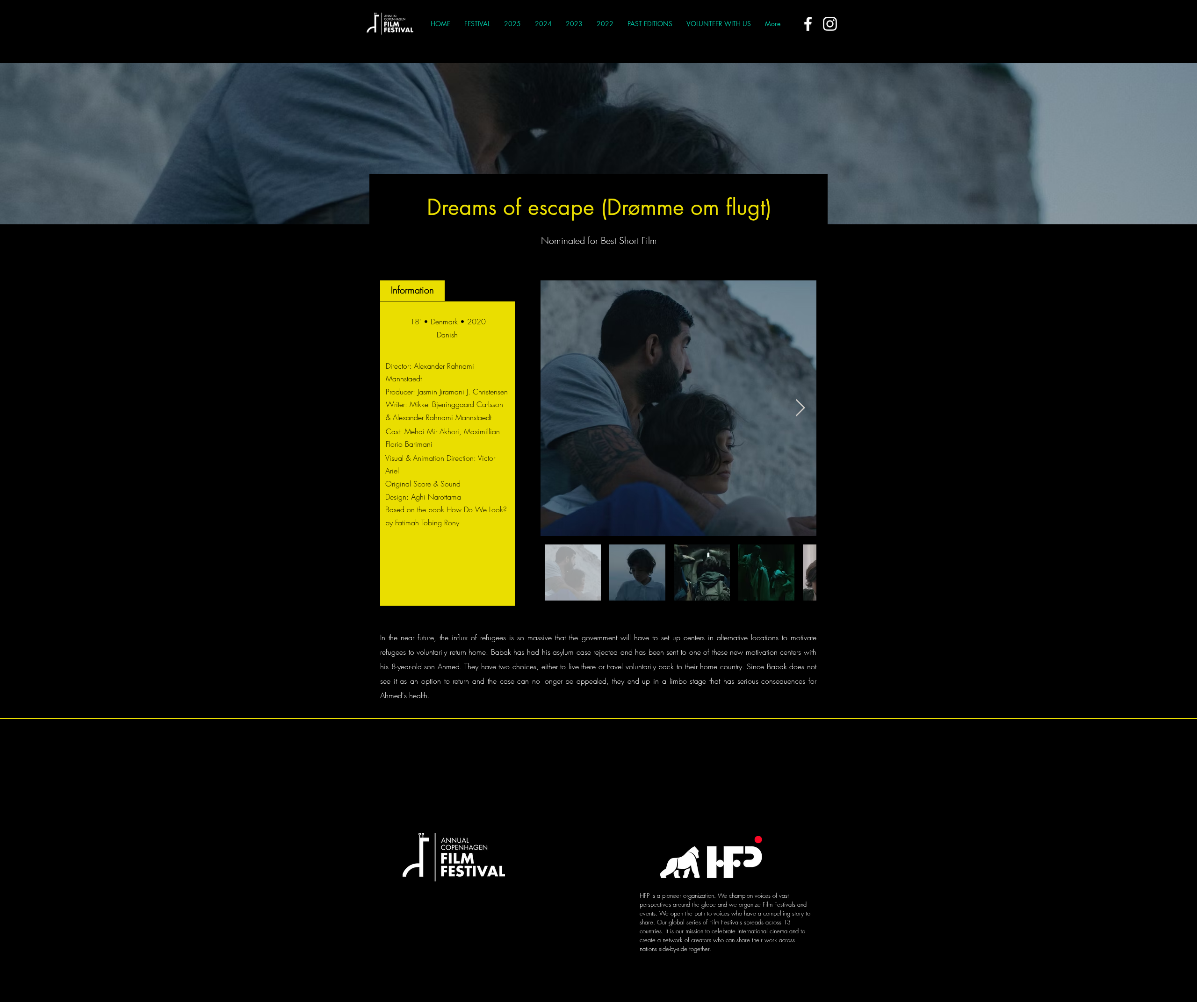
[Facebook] (808, 23)
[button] (477, 23)
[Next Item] (800, 408)
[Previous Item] (556, 408)
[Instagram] (830, 23)
